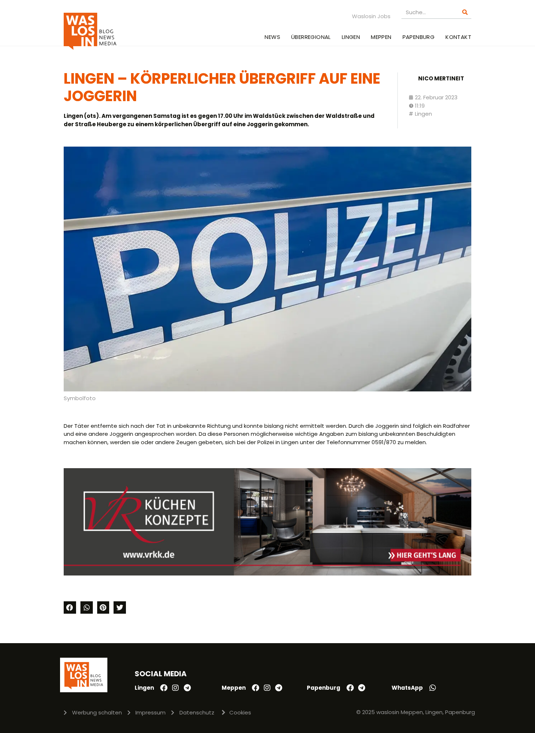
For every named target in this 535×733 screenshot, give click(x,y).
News (272, 37)
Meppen (381, 37)
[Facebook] (163, 688)
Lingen (351, 37)
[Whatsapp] (432, 688)
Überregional (311, 37)
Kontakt (458, 37)
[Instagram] (175, 688)
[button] (70, 607)
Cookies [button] (240, 712)
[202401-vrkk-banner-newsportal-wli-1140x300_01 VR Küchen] (267, 573)
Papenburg (419, 37)
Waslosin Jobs (371, 16)
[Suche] (465, 12)
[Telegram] (187, 688)
